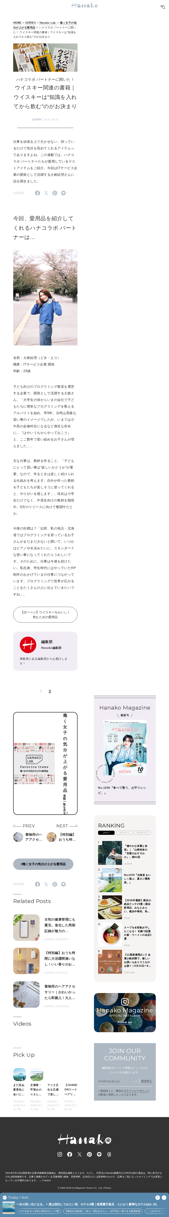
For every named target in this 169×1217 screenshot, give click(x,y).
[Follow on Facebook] (70, 1154)
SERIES (30, 22)
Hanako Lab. (48, 22)
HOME (17, 22)
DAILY (106, 832)
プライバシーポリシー (137, 1090)
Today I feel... (19, 1197)
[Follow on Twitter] (79, 1154)
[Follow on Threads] (109, 1154)
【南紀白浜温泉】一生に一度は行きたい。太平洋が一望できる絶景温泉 (99, 1211)
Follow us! (125, 1022)
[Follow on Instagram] (60, 1154)
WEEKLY (124, 832)
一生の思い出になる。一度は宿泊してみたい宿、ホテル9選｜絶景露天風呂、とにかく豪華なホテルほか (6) (86, 1204)
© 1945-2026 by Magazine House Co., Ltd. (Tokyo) (84, 1188)
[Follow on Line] (99, 1154)
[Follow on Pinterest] (89, 1154)
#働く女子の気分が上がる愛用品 (43, 864)
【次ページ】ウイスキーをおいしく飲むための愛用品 (45, 614)
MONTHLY (142, 832)
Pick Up (24, 1055)
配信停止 (146, 1081)
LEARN (36, 119)
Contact (46, 1180)
